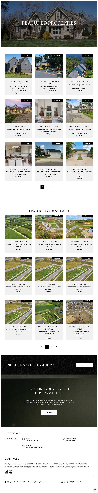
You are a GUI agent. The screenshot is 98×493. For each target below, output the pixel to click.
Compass (41, 463)
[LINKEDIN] (14, 486)
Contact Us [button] (49, 412)
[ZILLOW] (26, 486)
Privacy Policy (78, 482)
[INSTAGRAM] (10, 486)
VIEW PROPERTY (18, 74)
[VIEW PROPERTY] (18, 72)
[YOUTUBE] (18, 486)
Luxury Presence (41, 482)
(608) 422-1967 (70, 440)
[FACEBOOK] (6, 486)
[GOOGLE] (22, 486)
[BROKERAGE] (31, 486)
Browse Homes (85, 365)
